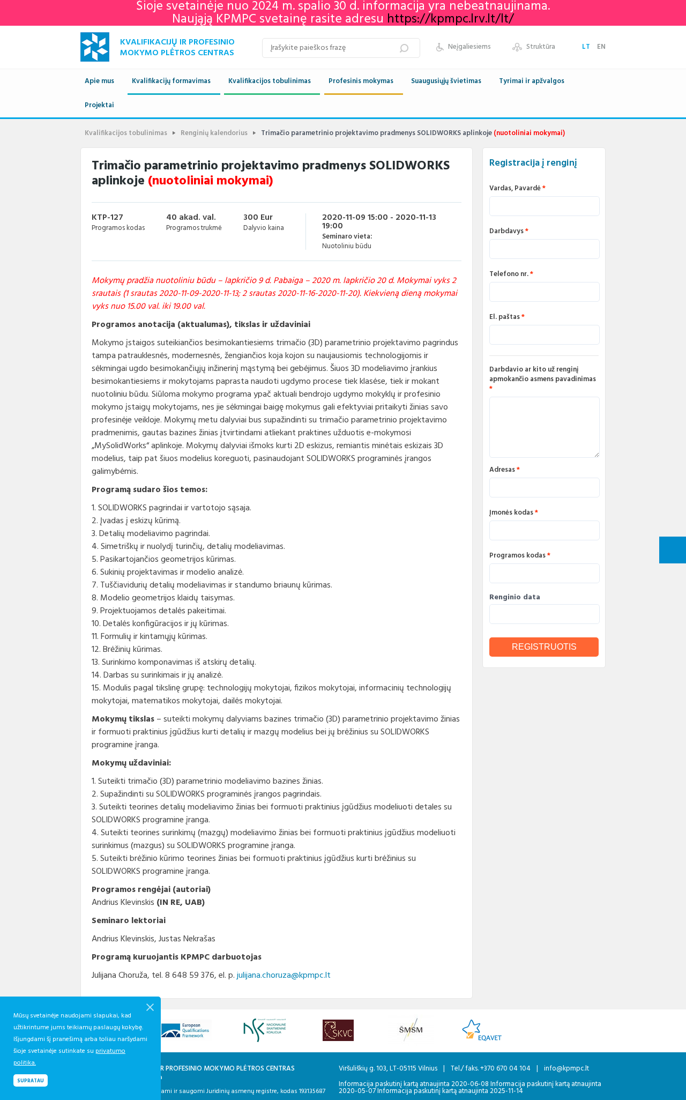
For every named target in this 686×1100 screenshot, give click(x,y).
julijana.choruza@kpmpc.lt (284, 976)
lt (587, 47)
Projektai (99, 105)
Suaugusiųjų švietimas (446, 81)
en (601, 47)
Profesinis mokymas (361, 81)
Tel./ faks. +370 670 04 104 (491, 1068)
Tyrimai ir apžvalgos (531, 81)
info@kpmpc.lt (566, 1068)
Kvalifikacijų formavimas (171, 81)
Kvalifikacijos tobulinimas (269, 81)
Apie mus (99, 81)
